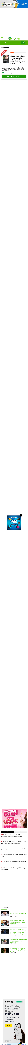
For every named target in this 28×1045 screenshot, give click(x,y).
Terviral (6, 73)
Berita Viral (12, 916)
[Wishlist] (5, 42)
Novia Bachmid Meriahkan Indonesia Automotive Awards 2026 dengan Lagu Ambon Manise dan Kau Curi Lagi (18, 932)
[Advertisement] (14, 22)
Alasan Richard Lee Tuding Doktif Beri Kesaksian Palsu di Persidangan (17, 922)
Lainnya (11, 952)
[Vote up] (8, 53)
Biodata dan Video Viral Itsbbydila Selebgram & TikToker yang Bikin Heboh (17, 60)
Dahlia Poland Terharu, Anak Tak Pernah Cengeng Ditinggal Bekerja (18, 950)
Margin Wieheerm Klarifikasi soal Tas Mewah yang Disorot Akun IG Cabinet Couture (18, 913)
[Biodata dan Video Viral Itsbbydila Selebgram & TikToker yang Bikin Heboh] (6, 56)
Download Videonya (14, 76)
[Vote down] (6, 53)
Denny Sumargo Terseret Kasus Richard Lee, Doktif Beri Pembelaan (18, 941)
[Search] (25, 38)
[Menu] (2, 38)
